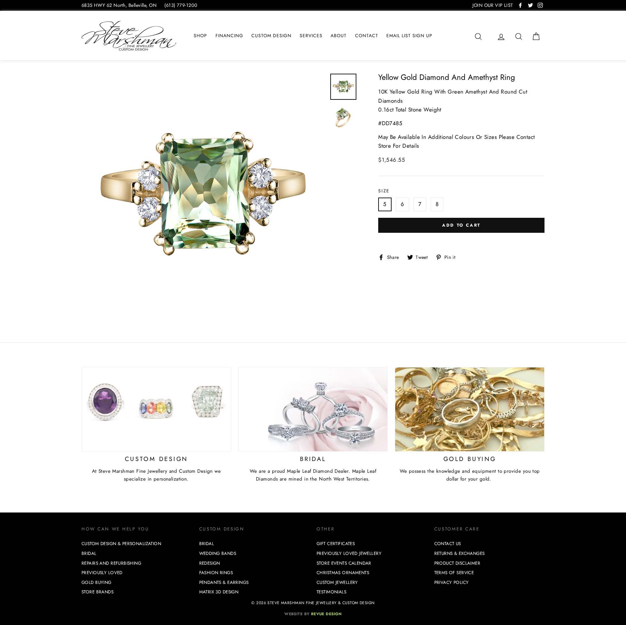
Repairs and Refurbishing (111, 563)
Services (311, 35)
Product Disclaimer (457, 563)
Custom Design (271, 35)
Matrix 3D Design (219, 592)
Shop (200, 35)
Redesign (209, 563)
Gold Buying (97, 582)
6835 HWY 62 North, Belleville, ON (119, 5)
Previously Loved (102, 573)
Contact (366, 35)
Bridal (89, 553)
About (339, 35)
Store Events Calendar (344, 563)
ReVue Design (313, 614)
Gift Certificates (336, 544)
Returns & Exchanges (459, 553)
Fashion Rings (216, 573)
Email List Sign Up (409, 35)
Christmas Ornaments (343, 573)
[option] (204, 196)
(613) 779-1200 (180, 5)
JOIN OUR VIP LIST (492, 5)
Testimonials (331, 592)
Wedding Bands (217, 553)
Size (384, 190)
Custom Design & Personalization (121, 544)
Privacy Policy (451, 582)
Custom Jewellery (337, 582)
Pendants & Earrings (224, 582)
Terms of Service (454, 573)
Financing (229, 35)
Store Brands (97, 592)
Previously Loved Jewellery (349, 553)
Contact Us (447, 544)
